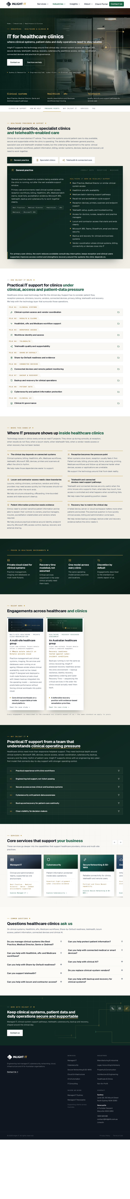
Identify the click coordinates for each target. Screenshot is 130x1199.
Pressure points (52, 108)
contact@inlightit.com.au (107, 1119)
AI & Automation (74, 1079)
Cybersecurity (73, 1065)
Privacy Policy (105, 1136)
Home (9, 23)
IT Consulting (73, 1083)
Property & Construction (106, 1069)
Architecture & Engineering (107, 1074)
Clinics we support (17, 108)
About (87, 4)
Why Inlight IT (70, 108)
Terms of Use (118, 1136)
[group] (65, 876)
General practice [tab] (21, 160)
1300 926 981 (102, 1116)
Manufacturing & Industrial (107, 1060)
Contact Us (116, 4)
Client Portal (101, 4)
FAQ (93, 108)
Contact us (15, 62)
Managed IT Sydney (75, 1095)
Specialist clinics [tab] (47, 160)
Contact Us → (12, 1072)
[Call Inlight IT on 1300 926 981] (113, 1008)
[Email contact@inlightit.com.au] (120, 1008)
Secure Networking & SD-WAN (80, 1069)
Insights (74, 4)
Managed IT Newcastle (76, 1100)
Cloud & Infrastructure (76, 1074)
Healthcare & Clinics (105, 1079)
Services (41, 4)
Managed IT (72, 1060)
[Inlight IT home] (20, 4)
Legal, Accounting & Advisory (108, 1065)
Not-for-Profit (102, 1083)
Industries (58, 4)
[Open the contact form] (126, 1008)
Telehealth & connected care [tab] (79, 160)
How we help (35, 108)
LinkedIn (100, 1122)
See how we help (34, 62)
